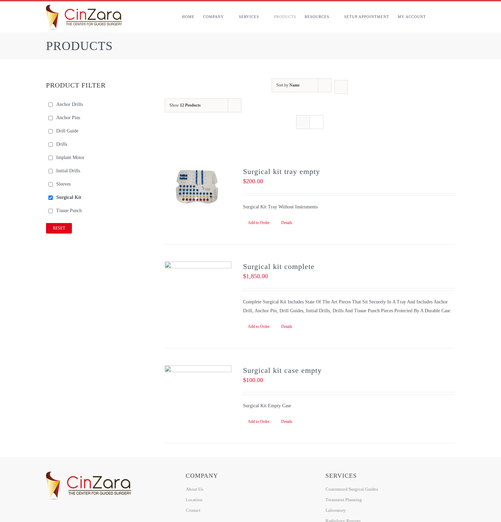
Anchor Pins (68, 117)
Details (286, 222)
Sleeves (63, 184)
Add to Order (259, 222)
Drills (61, 144)
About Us (194, 489)
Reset (59, 228)
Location (194, 499)
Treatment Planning (343, 499)
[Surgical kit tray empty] (198, 187)
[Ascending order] (341, 87)
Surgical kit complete (279, 266)
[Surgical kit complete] (198, 282)
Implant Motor (70, 157)
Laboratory (335, 510)
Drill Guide (67, 130)
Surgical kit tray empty (281, 171)
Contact (193, 510)
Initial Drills (68, 170)
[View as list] (316, 122)
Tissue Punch (69, 210)
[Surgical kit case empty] (198, 385)
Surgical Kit (68, 197)
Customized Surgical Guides (351, 489)
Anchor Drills (69, 104)
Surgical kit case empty (282, 370)
